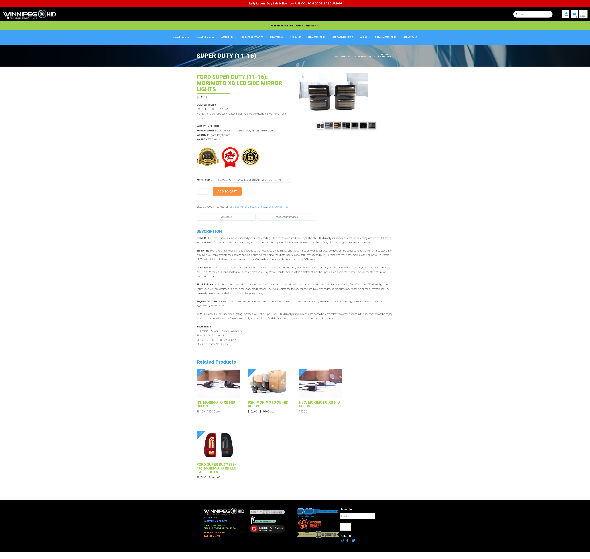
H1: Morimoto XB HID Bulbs (216, 404)
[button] (583, 14)
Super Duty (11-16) (277, 206)
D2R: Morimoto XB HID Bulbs (268, 404)
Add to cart (227, 191)
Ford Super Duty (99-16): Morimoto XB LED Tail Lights (217, 468)
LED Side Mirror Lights (242, 206)
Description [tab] (226, 216)
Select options (219, 393)
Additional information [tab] (287, 216)
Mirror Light (204, 179)
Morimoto (260, 206)
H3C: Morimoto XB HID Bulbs (319, 404)
